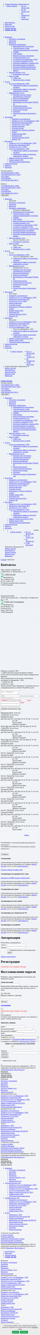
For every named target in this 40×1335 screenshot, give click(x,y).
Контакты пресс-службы (21, 80)
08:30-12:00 (25, 7)
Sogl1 (29, 700)
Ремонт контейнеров (20, 100)
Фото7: (3, 787)
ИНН (3, 1033)
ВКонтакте (9, 376)
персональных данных (27, 1041)
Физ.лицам (9, 117)
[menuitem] (22, 372)
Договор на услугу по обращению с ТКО (15, 1099)
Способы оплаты (18, 128)
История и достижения (17, 39)
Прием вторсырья (7, 1140)
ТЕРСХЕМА (17, 54)
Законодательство (11, 164)
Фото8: (3, 799)
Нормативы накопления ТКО (22, 123)
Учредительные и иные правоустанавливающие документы (25, 49)
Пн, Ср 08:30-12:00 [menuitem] (30, 352)
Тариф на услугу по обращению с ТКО (25, 121)
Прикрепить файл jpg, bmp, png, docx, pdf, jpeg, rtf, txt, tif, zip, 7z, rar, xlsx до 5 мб (19, 719)
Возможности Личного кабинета (23, 130)
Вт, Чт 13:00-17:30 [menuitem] (30, 356)
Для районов (6, 178)
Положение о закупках (21, 74)
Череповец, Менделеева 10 (19, 4)
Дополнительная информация (19, 162)
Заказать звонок (10, 28)
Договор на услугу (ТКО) (21, 124)
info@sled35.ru (10, 22)
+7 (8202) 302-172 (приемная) (13, 602)
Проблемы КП (17, 136)
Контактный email (7, 1029)
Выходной (25, 18)
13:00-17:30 (25, 11)
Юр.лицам (8, 141)
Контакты (8, 167)
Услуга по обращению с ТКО (19, 83)
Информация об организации (23, 46)
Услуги (7, 82)
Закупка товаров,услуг (9, 1088)
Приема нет (25, 14)
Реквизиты (4, 1086)
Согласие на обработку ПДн (23, 61)
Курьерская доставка (20, 110)
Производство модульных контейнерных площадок (22, 96)
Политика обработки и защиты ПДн (26, 63)
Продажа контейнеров (21, 98)
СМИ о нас (17, 78)
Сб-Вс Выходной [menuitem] (30, 363)
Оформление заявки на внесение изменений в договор (24, 90)
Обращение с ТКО (7, 1125)
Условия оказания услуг (21, 57)
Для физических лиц (12, 1198)
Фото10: (4, 822)
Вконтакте (8, 24)
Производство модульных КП (11, 1127)
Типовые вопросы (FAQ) (20, 137)
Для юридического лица (11, 174)
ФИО (3, 1027)
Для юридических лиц (13, 1183)
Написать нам (10, 26)
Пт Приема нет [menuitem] (31, 360)
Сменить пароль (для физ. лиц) (11, 870)
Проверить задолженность (21, 119)
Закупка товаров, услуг (17, 72)
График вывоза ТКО (19, 134)
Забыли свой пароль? (8, 956)
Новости (8, 165)
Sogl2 (22, 702)
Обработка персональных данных (13, 1148)
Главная (3, 560)
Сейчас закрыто (11, 6)
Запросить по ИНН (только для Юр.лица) (15, 878)
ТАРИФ (16, 52)
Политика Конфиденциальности (24, 67)
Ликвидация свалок (20, 106)
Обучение (16, 111)
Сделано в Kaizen (7, 1144)
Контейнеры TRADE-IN (9, 1313)
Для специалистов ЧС (9, 180)
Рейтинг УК (16, 139)
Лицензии (12, 41)
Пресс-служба (14, 76)
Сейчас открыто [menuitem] (16, 351)
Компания (8, 37)
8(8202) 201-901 (10, 368)
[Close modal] (1, 1064)
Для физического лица (10, 173)
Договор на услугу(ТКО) (9, 1116)
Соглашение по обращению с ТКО (25, 59)
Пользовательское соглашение (23, 65)
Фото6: (3, 776)
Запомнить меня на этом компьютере (22, 950)
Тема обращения (6, 1035)
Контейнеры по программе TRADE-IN (14, 1131)
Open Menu (5, 195)
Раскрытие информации (17, 44)
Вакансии (12, 43)
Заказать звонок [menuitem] (10, 372)
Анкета (14, 132)
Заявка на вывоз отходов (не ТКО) (21, 158)
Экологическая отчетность (22, 108)
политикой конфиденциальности (23, 1039)
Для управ (5, 176)
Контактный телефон (9, 1031)
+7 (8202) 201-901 (9, 574)
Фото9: (3, 810)
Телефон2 (4, 700)
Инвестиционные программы (23, 56)
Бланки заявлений (18, 126)
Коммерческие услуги (16, 93)
